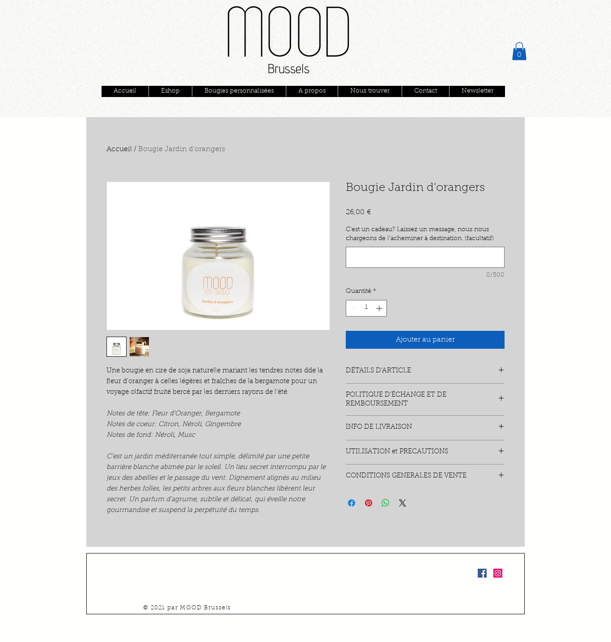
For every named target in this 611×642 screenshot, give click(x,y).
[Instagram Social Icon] (497, 573)
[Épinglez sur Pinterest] (368, 503)
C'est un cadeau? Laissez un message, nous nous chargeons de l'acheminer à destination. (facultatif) (420, 234)
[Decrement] (352, 308)
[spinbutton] (366, 308)
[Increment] (380, 308)
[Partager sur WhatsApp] (385, 503)
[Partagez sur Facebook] (351, 503)
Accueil (119, 149)
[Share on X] (402, 503)
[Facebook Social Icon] (482, 573)
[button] (519, 51)
